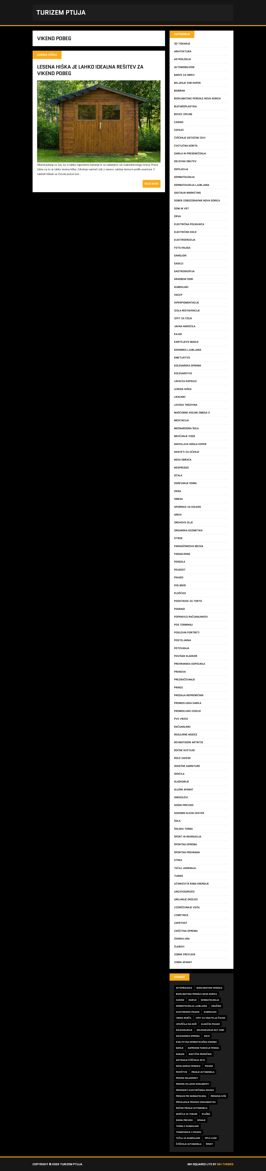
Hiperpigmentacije (186, 302)
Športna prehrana (187, 852)
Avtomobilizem (184, 67)
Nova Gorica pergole (188, 1065)
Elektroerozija (184, 240)
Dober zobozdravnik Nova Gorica (197, 200)
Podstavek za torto (188, 601)
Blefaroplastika (185, 106)
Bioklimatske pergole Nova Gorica (197, 98)
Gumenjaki (181, 287)
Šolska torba (183, 829)
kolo (207, 1035)
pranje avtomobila (202, 1071)
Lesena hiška (182, 389)
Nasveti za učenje (186, 452)
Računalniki (182, 727)
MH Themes (225, 1164)
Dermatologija (184, 177)
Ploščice (180, 593)
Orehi (177, 514)
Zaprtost (180, 923)
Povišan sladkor (185, 656)
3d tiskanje (182, 43)
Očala (178, 475)
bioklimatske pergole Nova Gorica (196, 993)
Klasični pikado (210, 1024)
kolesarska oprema (188, 1035)
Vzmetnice (181, 915)
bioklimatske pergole (209, 987)
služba (206, 1113)
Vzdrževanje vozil (187, 907)
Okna (177, 491)
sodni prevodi (184, 1120)
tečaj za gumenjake (188, 1138)
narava (180, 1054)
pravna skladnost (187, 1077)
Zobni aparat (183, 962)
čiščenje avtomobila (188, 1143)
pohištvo (181, 1071)
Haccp (178, 295)
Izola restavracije (187, 310)
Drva (177, 216)
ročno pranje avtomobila (191, 1107)
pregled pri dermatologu (191, 1096)
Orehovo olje (183, 522)
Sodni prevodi (183, 805)
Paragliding (182, 554)
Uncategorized (184, 891)
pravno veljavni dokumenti (192, 1083)
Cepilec (179, 130)
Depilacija (181, 169)
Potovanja (181, 648)
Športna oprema (185, 844)
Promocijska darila (187, 703)
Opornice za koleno (187, 507)
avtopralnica (184, 987)
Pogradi (179, 609)
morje (179, 1047)
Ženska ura (182, 938)
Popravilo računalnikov (191, 617)
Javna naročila (184, 326)
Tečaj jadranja (185, 868)
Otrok (178, 538)
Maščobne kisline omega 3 (192, 412)
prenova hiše (218, 1096)
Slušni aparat (183, 789)
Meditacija (181, 420)
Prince (178, 687)
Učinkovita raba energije (191, 883)
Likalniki (179, 397)
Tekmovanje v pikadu (188, 1132)
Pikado (178, 577)
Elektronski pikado (187, 1011)
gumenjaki (210, 1011)
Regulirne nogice (185, 734)
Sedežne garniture (187, 766)
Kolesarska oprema (187, 365)
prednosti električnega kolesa (195, 1090)
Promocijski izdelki (187, 711)
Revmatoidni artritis (188, 742)
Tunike (178, 876)
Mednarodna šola (186, 428)
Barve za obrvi (184, 75)
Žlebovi (179, 946)
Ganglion (180, 255)
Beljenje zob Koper (187, 83)
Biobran (179, 90)
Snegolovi (181, 797)
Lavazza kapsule (185, 381)
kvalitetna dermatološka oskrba (196, 1041)
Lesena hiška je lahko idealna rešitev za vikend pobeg (90, 70)
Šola (177, 821)
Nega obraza (182, 459)
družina (216, 1005)
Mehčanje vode (184, 436)
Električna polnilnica (189, 224)
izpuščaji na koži (186, 1024)
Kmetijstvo (182, 357)
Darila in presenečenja (190, 153)
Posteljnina (182, 640)
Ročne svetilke (184, 750)
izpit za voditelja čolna (210, 1017)
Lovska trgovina (185, 405)
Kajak (178, 334)
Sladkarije (181, 781)
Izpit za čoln (183, 318)
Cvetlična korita (185, 145)
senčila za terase (186, 1113)
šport (209, 1143)
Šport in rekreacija (187, 836)
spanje (201, 1120)
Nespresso (181, 467)
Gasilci (178, 263)
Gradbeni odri (183, 279)
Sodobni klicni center (189, 813)
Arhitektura (182, 51)
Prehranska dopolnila (189, 664)
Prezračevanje (184, 679)
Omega (178, 499)
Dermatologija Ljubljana (191, 185)
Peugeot (179, 569)
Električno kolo (185, 232)
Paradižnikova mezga (188, 546)
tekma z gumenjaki (187, 1126)
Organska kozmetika (188, 530)
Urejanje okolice (186, 899)
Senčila (179, 774)
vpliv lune (211, 1138)
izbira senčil (183, 1017)
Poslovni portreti (186, 632)
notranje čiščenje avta (190, 1060)
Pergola (179, 562)
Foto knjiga (182, 248)
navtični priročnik (200, 1054)
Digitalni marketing (187, 193)
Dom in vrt (181, 208)
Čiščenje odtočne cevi (189, 138)
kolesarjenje (184, 1029)
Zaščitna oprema (186, 931)
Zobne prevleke (184, 954)
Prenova (180, 672)
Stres (178, 860)
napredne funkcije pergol (203, 1047)
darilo (193, 999)
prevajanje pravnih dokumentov (196, 1102)
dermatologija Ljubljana (191, 1005)
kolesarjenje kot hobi (210, 1029)
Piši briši (180, 585)
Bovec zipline (183, 114)
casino (180, 999)
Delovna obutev (185, 161)
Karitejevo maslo (186, 342)
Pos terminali (183, 624)
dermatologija (210, 999)
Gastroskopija (184, 271)
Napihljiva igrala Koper (190, 444)
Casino (178, 122)
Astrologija (182, 59)
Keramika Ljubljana (187, 350)
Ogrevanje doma (185, 483)
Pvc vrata (181, 719)
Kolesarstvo (183, 373)
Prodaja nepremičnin (188, 695)
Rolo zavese (182, 758)
